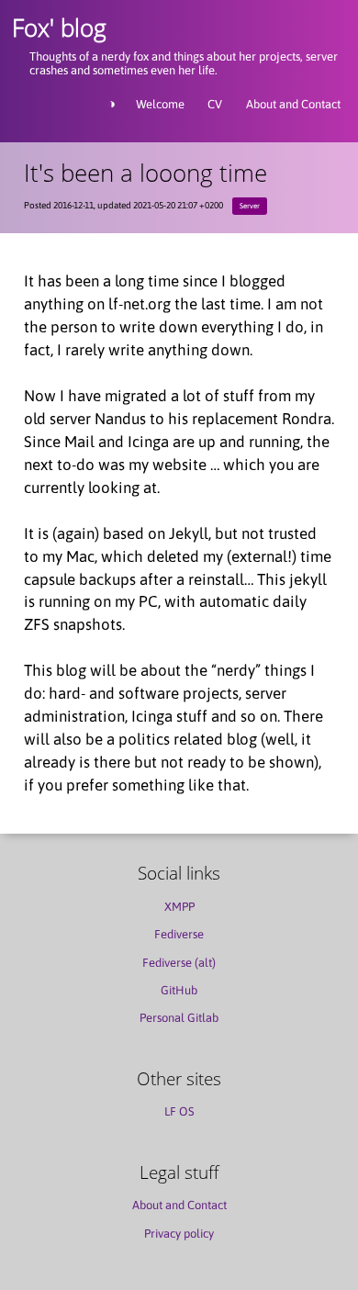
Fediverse (179, 934)
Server (250, 205)
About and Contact (293, 104)
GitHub (179, 990)
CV (214, 104)
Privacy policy (179, 1233)
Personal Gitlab (179, 1018)
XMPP (179, 907)
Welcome (160, 104)
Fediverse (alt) (179, 963)
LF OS (179, 1111)
